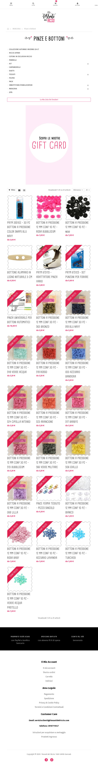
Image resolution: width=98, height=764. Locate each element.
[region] (49, 118)
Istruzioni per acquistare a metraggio (49, 732)
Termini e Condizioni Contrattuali (49, 707)
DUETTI (11, 71)
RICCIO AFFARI (14, 53)
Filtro (13, 190)
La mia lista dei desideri (49, 100)
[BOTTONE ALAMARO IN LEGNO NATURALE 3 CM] (20, 257)
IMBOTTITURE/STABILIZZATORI (21, 85)
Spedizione (49, 698)
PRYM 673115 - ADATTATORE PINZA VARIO (46, 277)
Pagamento (49, 694)
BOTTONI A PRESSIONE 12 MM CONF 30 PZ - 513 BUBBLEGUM (18, 462)
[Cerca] (33, 4)
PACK (11, 82)
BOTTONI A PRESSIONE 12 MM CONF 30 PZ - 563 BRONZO (47, 322)
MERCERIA (13, 89)
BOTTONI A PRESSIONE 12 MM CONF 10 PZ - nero (77, 227)
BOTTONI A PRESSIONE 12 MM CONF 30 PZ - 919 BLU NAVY (77, 322)
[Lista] (24, 190)
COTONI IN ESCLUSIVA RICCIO (20, 56)
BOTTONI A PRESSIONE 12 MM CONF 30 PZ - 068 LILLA (18, 508)
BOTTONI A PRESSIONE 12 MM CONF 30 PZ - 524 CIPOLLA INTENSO (18, 417)
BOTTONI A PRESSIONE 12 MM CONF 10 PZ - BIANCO (77, 508)
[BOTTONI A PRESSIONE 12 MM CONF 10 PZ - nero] (78, 207)
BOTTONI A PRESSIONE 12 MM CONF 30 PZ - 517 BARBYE (77, 417)
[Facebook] (46, 759)
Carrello (49, 676)
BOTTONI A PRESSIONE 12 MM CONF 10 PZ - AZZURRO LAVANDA (47, 553)
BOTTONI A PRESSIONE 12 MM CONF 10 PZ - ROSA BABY (18, 553)
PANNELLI (13, 60)
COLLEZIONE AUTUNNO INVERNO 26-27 (24, 49)
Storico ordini (49, 672)
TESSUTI (12, 74)
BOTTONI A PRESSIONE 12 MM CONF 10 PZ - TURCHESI (77, 553)
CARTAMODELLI (15, 67)
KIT (10, 64)
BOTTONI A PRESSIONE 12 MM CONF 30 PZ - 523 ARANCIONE (47, 417)
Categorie (11, 4)
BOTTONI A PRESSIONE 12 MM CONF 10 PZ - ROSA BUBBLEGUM (47, 227)
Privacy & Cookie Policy (49, 703)
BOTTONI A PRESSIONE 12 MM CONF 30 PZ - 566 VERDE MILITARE (47, 462)
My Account (77, 4)
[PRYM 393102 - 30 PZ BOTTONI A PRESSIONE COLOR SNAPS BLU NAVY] (20, 207)
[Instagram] (51, 759)
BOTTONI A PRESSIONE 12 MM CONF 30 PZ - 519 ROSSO (47, 367)
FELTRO (12, 78)
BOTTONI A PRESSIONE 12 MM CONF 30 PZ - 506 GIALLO (77, 462)
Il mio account (49, 668)
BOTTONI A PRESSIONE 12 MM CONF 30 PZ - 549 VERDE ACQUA (18, 367)
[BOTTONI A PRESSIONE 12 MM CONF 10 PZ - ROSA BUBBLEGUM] (49, 207)
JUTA (10, 92)
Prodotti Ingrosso (49, 737)
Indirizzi (49, 681)
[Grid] (19, 190)
